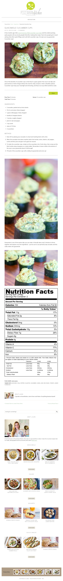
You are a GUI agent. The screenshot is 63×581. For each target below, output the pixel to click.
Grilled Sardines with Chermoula (50, 462)
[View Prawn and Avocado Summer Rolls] (13, 542)
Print (53, 93)
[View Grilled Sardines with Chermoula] (50, 454)
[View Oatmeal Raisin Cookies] (13, 513)
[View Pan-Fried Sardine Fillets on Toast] (31, 542)
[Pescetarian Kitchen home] (31, 9)
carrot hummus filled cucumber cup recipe (30, 33)
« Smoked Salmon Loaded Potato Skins (14, 403)
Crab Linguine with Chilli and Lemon (13, 462)
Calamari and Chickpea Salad (31, 491)
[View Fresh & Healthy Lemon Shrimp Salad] (50, 484)
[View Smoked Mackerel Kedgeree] (31, 454)
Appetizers (16, 24)
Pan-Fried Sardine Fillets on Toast (31, 550)
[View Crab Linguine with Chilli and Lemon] (13, 454)
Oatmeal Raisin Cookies (13, 520)
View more (32, 469)
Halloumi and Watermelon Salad (13, 491)
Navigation (31, 19)
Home (12, 24)
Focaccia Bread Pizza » (53, 403)
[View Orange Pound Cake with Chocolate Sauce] (31, 513)
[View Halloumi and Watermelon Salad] (13, 484)
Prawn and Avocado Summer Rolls (13, 550)
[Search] (56, 411)
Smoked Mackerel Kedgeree (31, 462)
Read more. (34, 440)
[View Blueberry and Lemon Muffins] (50, 513)
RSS (43, 578)
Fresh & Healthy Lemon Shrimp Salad (50, 491)
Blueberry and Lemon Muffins (50, 521)
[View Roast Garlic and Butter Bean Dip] (24, 572)
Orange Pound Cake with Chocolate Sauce (31, 521)
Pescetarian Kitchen (35, 578)
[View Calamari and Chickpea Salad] (31, 484)
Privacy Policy (6, 571)
